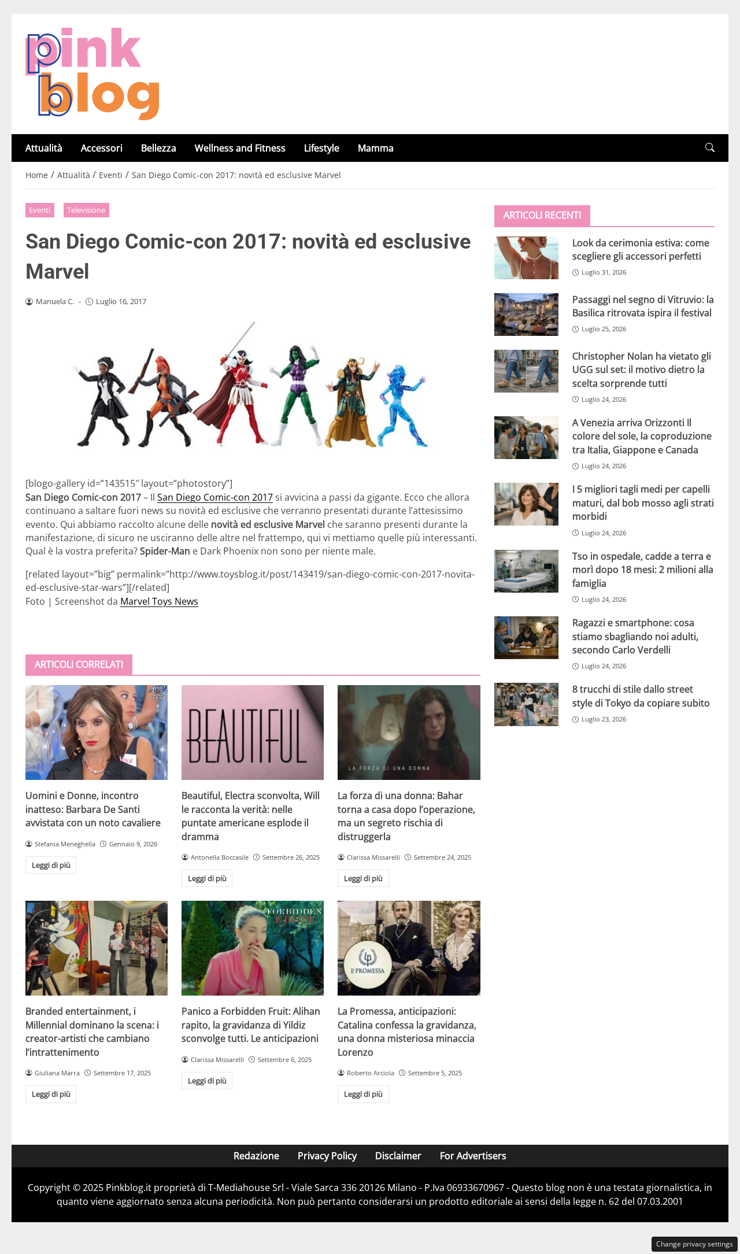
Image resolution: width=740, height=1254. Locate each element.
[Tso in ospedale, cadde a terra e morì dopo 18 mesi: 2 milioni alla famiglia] (526, 570)
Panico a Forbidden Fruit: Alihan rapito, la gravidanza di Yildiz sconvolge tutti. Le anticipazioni (251, 1025)
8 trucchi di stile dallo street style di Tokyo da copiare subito (641, 696)
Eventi (39, 210)
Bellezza (158, 148)
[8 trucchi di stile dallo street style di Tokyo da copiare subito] (526, 704)
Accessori (102, 148)
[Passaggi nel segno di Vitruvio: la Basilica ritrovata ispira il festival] (526, 314)
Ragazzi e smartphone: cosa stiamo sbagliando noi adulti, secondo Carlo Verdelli (635, 636)
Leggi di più (51, 865)
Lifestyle (321, 148)
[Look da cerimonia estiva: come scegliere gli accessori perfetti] (526, 257)
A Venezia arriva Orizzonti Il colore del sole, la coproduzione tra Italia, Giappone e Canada (642, 436)
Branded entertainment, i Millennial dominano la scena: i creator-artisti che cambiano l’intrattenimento (92, 1031)
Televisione (86, 210)
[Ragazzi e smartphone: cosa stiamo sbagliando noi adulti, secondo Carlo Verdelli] (526, 637)
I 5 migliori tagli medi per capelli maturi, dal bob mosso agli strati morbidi (643, 503)
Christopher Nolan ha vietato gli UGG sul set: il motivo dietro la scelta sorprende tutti (641, 369)
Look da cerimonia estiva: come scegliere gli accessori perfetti (640, 249)
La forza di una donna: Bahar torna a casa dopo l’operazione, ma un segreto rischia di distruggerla (406, 815)
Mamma (376, 148)
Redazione (256, 1155)
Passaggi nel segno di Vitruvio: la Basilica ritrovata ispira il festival (643, 306)
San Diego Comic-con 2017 (215, 497)
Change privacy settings (694, 1244)
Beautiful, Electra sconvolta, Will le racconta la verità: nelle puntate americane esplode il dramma (251, 815)
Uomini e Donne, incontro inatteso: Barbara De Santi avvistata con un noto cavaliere (93, 809)
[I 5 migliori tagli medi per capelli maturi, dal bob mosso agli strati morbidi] (526, 504)
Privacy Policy (327, 1155)
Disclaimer (398, 1155)
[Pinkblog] (92, 72)
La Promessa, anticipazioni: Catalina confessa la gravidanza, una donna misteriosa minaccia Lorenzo (407, 1031)
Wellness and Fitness (240, 148)
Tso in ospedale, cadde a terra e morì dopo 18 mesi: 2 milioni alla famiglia (642, 569)
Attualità (43, 148)
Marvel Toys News (159, 601)
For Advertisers (473, 1155)
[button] (710, 147)
